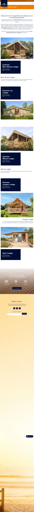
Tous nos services (16, 288)
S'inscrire (24, 313)
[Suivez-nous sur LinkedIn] (30, 1)
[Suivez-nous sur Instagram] (26, 1)
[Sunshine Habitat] (4, 4)
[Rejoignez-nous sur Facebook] (28, 1)
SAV (16, 284)
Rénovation (26, 284)
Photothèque (7, 284)
